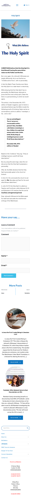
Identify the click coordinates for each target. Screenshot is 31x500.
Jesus (2, 293)
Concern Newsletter (6, 454)
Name (4, 256)
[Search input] (27, 428)
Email (4, 265)
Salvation (27, 293)
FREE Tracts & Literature (8, 447)
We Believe (4, 440)
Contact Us (4, 457)
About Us (3, 437)
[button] (17, 5)
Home (3, 433)
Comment (5, 234)
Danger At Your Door (7, 450)
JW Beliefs (4, 444)
